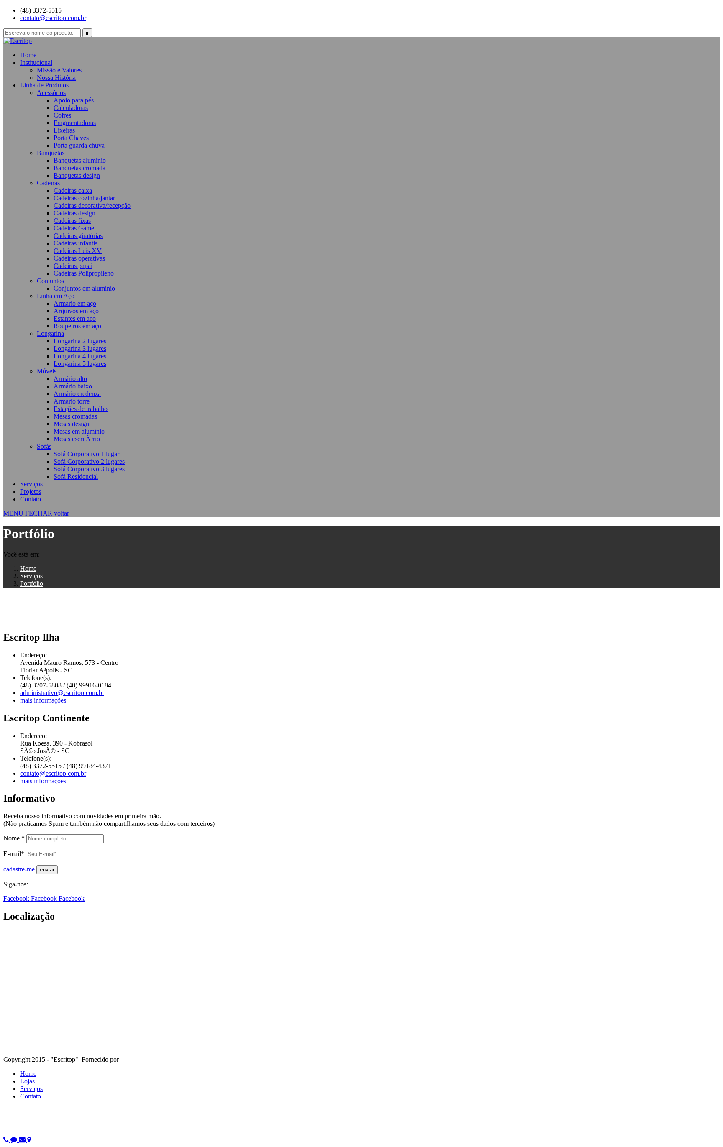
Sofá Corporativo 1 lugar (86, 453)
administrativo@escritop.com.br (62, 692)
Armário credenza (77, 393)
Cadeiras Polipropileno (84, 273)
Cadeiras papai (73, 265)
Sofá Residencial (76, 476)
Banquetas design (77, 175)
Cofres (62, 115)
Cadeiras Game (74, 228)
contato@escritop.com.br (53, 17)
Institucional (36, 62)
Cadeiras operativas (79, 258)
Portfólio (31, 583)
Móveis (46, 371)
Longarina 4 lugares (80, 356)
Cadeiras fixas (72, 220)
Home (28, 55)
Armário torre (72, 401)
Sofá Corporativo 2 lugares (89, 461)
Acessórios (51, 92)
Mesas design (71, 423)
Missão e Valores (59, 70)
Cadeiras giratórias (78, 235)
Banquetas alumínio (80, 160)
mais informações (43, 700)
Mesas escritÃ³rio (77, 438)
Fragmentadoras (75, 122)
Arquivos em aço (76, 310)
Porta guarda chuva (79, 145)
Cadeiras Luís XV (78, 250)
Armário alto (70, 378)
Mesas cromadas (75, 416)
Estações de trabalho (81, 408)
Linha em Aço (55, 295)
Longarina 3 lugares (80, 348)
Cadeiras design (74, 213)
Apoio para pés (74, 100)
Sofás (44, 446)
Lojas (27, 1081)
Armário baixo (73, 386)
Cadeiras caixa (73, 190)
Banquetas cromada (79, 167)
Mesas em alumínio (79, 431)
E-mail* (13, 853)
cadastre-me (19, 869)
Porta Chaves (71, 137)
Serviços (31, 484)
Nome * (14, 838)
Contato (30, 499)
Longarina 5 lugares (80, 363)
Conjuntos (50, 280)
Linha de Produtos (44, 85)
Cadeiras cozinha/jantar (84, 198)
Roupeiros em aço (77, 326)
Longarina (50, 333)
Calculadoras (71, 107)
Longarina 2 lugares (80, 341)
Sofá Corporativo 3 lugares (89, 469)
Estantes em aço (75, 318)
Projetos (30, 491)
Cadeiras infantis (75, 243)
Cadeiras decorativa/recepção (92, 205)
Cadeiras (48, 182)
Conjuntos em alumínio (84, 288)
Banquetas (50, 152)
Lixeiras (64, 130)
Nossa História (56, 77)
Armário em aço (75, 303)
